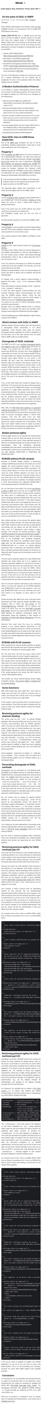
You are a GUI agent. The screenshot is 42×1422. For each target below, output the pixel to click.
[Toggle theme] (24, 3)
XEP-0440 (19, 71)
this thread (30, 604)
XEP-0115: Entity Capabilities (17, 829)
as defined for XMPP (12, 154)
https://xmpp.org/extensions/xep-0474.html (24, 66)
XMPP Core (14, 143)
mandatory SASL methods (16, 198)
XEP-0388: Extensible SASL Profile (19, 880)
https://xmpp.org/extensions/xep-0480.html (18, 61)
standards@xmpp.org (8, 606)
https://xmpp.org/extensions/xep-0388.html (18, 56)
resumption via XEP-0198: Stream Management (17, 618)
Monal (19, 2)
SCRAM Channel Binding (25, 300)
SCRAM (25, 173)
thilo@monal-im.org (8, 1401)
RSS (26, 20)
